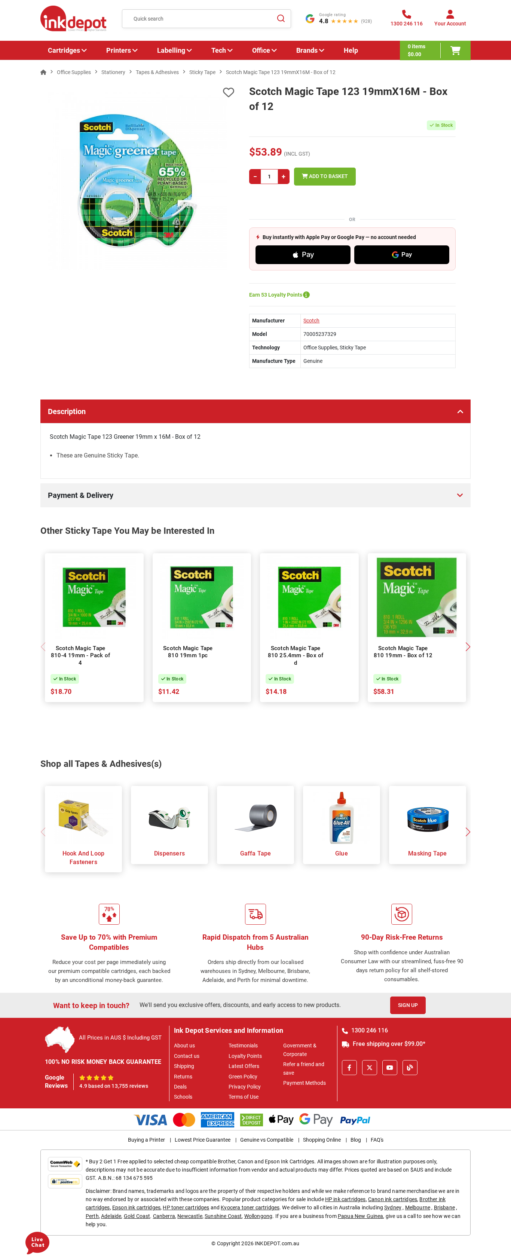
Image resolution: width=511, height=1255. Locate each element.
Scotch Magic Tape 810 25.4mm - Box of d (296, 655)
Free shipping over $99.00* (388, 1043)
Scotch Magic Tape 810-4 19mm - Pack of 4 (80, 655)
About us (184, 1046)
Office (261, 50)
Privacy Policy (245, 1087)
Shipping (184, 1066)
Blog (356, 1140)
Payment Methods (304, 1083)
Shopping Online (322, 1140)
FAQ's (377, 1140)
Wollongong (258, 1216)
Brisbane (444, 1207)
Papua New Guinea (360, 1216)
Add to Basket (328, 176)
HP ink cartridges (345, 1199)
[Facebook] (349, 1067)
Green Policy (243, 1077)
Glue (341, 853)
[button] (468, 646)
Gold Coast (137, 1216)
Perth (92, 1216)
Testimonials (243, 1046)
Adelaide (111, 1216)
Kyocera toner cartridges (250, 1207)
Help (351, 50)
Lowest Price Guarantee (202, 1140)
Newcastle (189, 1216)
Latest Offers (244, 1066)
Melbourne (417, 1207)
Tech (218, 50)
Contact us (186, 1056)
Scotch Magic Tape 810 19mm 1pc (187, 652)
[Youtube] (390, 1067)
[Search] (280, 18)
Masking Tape (427, 853)
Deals (180, 1087)
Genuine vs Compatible (266, 1140)
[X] (369, 1067)
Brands (307, 50)
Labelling (171, 50)
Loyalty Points (245, 1056)
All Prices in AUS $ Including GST (120, 1037)
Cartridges (64, 50)
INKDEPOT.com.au (277, 1243)
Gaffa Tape (255, 853)
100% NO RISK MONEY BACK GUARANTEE (103, 1061)
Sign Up (408, 1005)
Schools (183, 1097)
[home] (43, 72)
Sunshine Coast (223, 1216)
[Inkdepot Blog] (410, 1067)
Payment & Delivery (80, 495)
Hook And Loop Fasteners (83, 857)
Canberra (164, 1216)
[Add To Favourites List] (137, 92)
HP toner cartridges (186, 1207)
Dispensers (169, 853)
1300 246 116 (369, 1030)
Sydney (392, 1207)
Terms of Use (243, 1097)
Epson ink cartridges (136, 1207)
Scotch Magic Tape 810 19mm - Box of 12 (403, 652)
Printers (118, 50)
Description (67, 411)
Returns (183, 1077)
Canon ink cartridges (392, 1199)
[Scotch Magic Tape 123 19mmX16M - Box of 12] (137, 181)
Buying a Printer (146, 1140)
